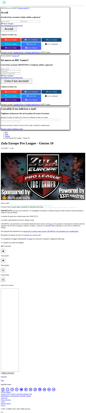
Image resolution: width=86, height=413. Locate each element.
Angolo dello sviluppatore (22, 394)
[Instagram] (12, 389)
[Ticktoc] (35, 389)
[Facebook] (3, 389)
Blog (31, 394)
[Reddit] (44, 389)
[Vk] (31, 389)
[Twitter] (7, 389)
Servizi (8, 394)
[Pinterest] (17, 389)
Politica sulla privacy (6, 400)
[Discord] (40, 389)
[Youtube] (21, 389)
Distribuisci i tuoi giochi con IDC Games (16, 396)
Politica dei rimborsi (6, 403)
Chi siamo (3, 394)
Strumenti (13, 394)
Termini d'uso (4, 398)
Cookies (3, 401)
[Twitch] (26, 389)
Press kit (3, 405)
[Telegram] (54, 389)
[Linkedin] (49, 389)
